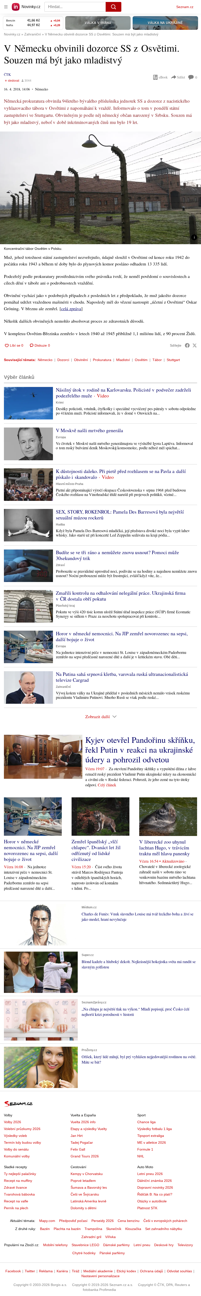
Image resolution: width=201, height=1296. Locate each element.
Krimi (59, 402)
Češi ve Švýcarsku (85, 1194)
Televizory (185, 1245)
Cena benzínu (128, 1221)
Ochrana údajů (151, 1271)
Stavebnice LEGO (85, 1245)
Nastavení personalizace (100, 1276)
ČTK (7, 74)
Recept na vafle (16, 1201)
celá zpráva (71, 308)
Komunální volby (17, 1156)
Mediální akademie (98, 1271)
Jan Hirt (77, 1136)
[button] (100, 188)
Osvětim (141, 360)
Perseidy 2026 (102, 1221)
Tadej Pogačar (82, 1142)
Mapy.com (47, 1221)
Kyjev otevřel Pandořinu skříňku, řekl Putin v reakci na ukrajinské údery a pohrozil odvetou (140, 749)
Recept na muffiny (18, 1181)
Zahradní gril (91, 1237)
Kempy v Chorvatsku (87, 1174)
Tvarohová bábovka (19, 1194)
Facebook (13, 1271)
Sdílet (181, 77)
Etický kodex (126, 1271)
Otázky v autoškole (152, 1201)
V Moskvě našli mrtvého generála (89, 430)
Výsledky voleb (15, 1136)
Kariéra (62, 1271)
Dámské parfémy (116, 1245)
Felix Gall (78, 1149)
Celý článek (107, 784)
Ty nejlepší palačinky (20, 1174)
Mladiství (123, 360)
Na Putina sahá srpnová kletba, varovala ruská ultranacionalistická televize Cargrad (122, 677)
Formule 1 (145, 1149)
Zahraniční (63, 687)
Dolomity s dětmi (83, 1208)
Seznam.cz (184, 7)
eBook (163, 77)
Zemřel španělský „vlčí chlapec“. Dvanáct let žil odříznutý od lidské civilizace (96, 850)
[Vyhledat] (113, 7)
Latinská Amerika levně (88, 1201)
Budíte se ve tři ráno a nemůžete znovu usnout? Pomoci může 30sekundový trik (117, 555)
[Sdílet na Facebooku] (187, 345)
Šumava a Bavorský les (89, 1187)
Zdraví (60, 565)
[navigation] (6, 7)
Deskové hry (164, 1245)
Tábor (157, 360)
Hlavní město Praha (69, 484)
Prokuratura (102, 360)
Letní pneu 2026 (150, 1174)
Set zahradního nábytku (163, 1229)
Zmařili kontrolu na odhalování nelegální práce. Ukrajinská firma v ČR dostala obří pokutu (121, 596)
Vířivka (110, 1237)
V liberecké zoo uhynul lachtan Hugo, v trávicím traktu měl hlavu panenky (164, 847)
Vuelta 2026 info (83, 1122)
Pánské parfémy (112, 1253)
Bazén (45, 1229)
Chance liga (146, 1122)
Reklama (46, 1271)
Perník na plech (16, 1208)
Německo (45, 360)
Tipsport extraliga (150, 1136)
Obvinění (81, 360)
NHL (140, 1156)
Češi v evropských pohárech (165, 1221)
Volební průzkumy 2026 (22, 1129)
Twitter (30, 1271)
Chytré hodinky (84, 1253)
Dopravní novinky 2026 (155, 1187)
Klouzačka (133, 1229)
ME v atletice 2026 (151, 1142)
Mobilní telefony (55, 1245)
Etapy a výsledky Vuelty (89, 1129)
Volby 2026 (12, 1122)
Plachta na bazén (67, 1229)
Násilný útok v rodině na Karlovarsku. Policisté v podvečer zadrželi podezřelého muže (123, 392)
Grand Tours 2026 (85, 1156)
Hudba (60, 524)
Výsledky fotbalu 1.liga (154, 1129)
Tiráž (75, 1271)
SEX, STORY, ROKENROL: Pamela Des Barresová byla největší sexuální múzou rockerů (120, 514)
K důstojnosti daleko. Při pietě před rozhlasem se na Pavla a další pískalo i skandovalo (121, 474)
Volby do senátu (16, 1149)
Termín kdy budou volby (22, 1142)
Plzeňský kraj (65, 605)
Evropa (61, 437)
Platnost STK (147, 1208)
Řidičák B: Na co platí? (154, 1194)
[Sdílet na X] (194, 345)
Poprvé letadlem (83, 1181)
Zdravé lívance (15, 1187)
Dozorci (63, 360)
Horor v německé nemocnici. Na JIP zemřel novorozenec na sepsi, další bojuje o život (122, 636)
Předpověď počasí (73, 1221)
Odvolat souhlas (179, 1271)
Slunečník (113, 1229)
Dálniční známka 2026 (154, 1181)
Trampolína (93, 1229)
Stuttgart (173, 360)
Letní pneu (142, 1245)
